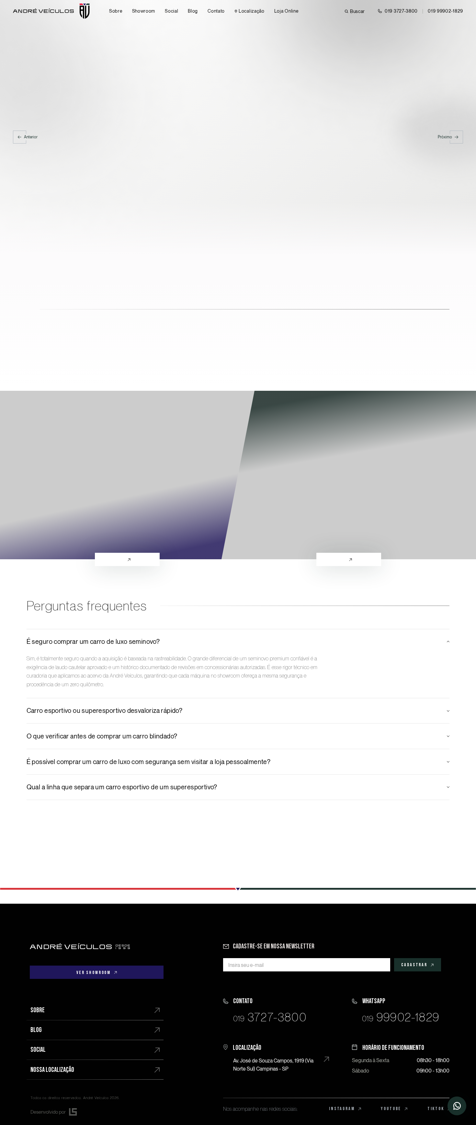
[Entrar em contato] (457, 1105)
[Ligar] (272, 1008)
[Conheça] (127, 475)
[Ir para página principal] (51, 11)
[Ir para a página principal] (80, 946)
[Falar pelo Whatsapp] (400, 1008)
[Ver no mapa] (272, 1057)
